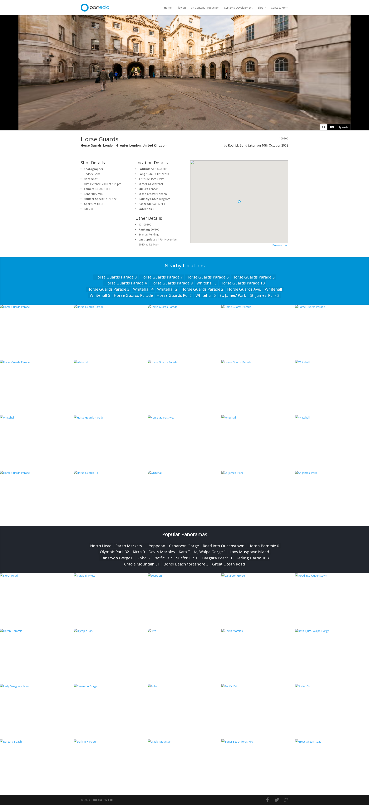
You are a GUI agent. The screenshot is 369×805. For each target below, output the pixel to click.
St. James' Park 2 (264, 295)
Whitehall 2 (167, 289)
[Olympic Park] (111, 631)
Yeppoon (157, 545)
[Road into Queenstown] (332, 575)
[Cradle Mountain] (184, 741)
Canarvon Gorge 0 (117, 557)
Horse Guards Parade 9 (171, 283)
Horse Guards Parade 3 (108, 289)
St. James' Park (232, 295)
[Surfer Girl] (332, 686)
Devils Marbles (162, 551)
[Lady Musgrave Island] (37, 686)
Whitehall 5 (100, 295)
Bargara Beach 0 (217, 557)
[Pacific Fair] (258, 686)
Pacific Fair (162, 557)
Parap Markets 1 (130, 545)
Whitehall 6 (205, 295)
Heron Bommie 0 (263, 545)
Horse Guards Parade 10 (242, 283)
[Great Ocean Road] (332, 741)
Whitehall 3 (206, 283)
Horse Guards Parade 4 (126, 283)
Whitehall (273, 289)
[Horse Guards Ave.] (184, 417)
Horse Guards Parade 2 (202, 289)
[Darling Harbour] (111, 741)
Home (168, 7)
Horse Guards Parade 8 (116, 277)
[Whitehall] (111, 362)
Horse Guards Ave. (244, 289)
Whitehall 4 (143, 289)
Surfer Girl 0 (187, 557)
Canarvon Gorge (184, 545)
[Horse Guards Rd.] (111, 473)
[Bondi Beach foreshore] (258, 741)
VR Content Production (205, 7)
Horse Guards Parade (133, 295)
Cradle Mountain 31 (142, 564)
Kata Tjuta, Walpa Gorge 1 (202, 551)
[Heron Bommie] (37, 631)
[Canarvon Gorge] (258, 575)
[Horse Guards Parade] (37, 307)
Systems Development (238, 7)
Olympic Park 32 (114, 551)
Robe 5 (143, 557)
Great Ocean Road (228, 564)
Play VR (181, 7)
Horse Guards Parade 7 (161, 277)
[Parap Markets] (111, 575)
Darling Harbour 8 (252, 557)
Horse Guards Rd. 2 (174, 295)
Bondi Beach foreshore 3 (186, 564)
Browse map (280, 245)
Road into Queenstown (223, 545)
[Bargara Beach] (37, 741)
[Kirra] (184, 631)
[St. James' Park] (258, 473)
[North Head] (37, 575)
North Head (100, 545)
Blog (260, 7)
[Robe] (184, 686)
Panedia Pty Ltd (102, 800)
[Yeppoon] (184, 575)
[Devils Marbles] (258, 631)
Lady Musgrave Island (249, 551)
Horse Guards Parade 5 (253, 277)
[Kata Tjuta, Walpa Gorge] (332, 631)
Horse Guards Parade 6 (207, 277)
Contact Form (279, 7)
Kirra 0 (139, 551)
